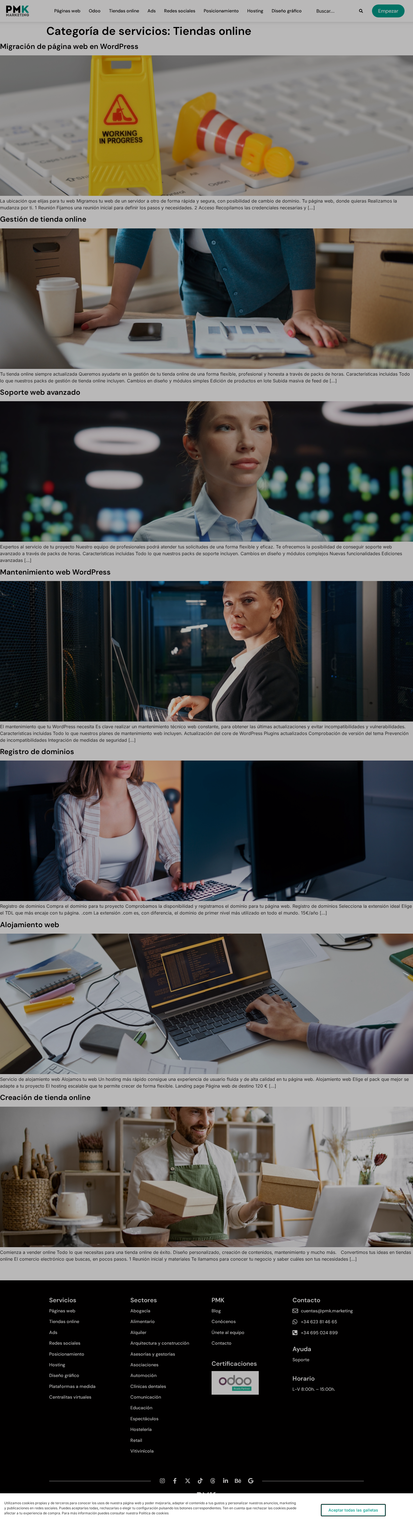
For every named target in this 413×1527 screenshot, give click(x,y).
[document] (206, 763)
